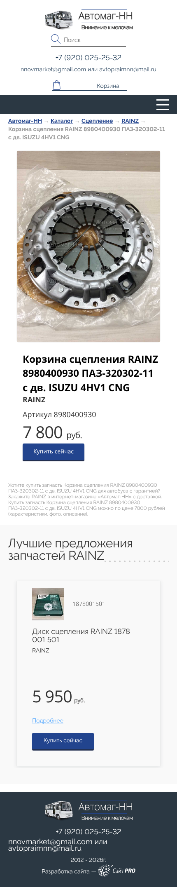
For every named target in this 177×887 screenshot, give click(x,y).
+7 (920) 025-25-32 (88, 832)
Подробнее (47, 721)
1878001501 (88, 604)
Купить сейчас (53, 451)
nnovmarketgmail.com (50, 842)
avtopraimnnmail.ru (45, 848)
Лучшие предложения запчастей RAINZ (70, 549)
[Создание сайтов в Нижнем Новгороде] (116, 872)
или (57, 845)
